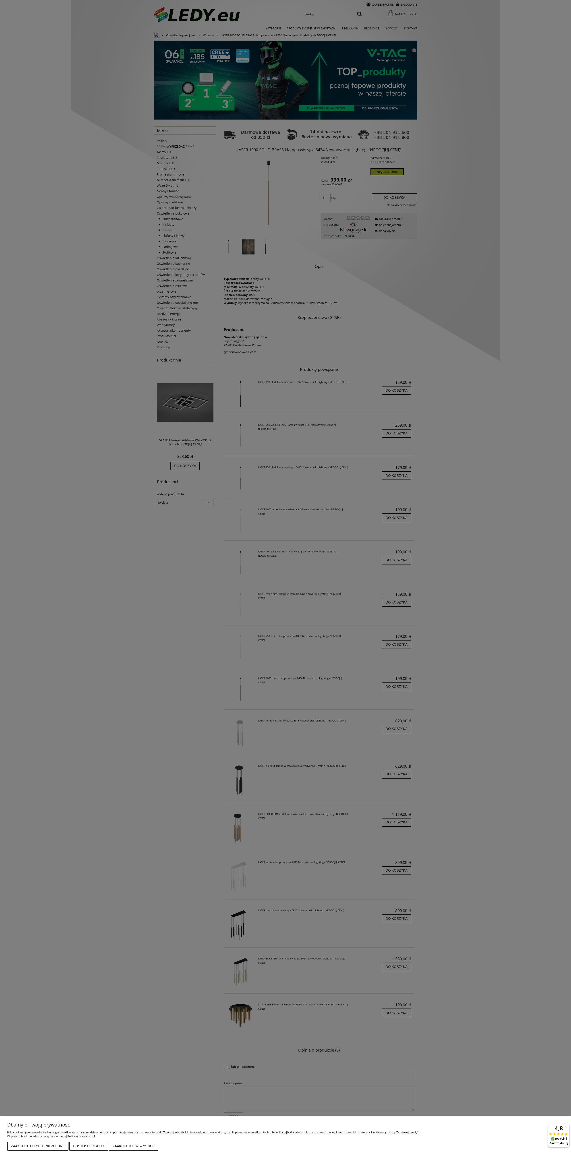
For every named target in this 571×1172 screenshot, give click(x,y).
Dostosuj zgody (88, 1146)
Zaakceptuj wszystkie (134, 1146)
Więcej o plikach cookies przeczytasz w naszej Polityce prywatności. (51, 1136)
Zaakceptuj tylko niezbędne (38, 1146)
